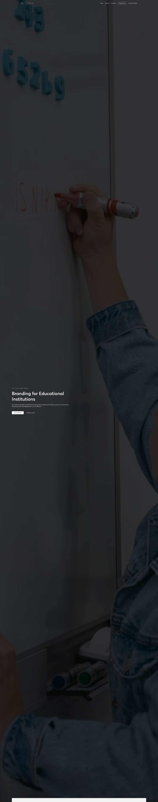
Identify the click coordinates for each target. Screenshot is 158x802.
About (101, 3)
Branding (21, 388)
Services (16, 388)
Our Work (113, 3)
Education (26, 388)
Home (13, 388)
